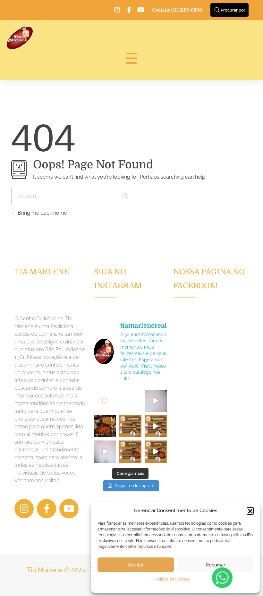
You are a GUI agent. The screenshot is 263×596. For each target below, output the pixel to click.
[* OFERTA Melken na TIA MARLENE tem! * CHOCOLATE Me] (105, 401)
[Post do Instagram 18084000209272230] (105, 426)
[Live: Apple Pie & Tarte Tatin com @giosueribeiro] (105, 451)
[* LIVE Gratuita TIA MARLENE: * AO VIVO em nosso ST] (130, 426)
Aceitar (135, 565)
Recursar (215, 565)
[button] (250, 510)
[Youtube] (141, 10)
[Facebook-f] (129, 10)
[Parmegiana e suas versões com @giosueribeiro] (156, 401)
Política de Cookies (172, 579)
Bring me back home (41, 213)
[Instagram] (117, 10)
